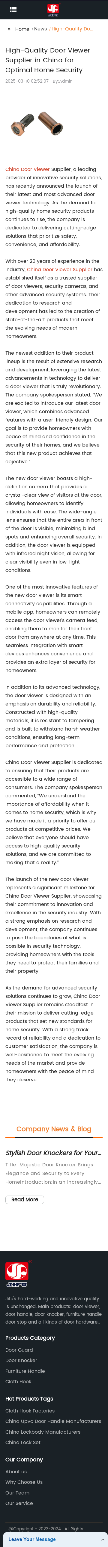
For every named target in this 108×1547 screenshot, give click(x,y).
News (40, 29)
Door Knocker (21, 1360)
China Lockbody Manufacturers (42, 1432)
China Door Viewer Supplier (59, 270)
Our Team (17, 1493)
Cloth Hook (18, 1381)
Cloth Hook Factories (30, 1411)
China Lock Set (22, 1442)
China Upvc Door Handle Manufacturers (53, 1421)
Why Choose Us (24, 1482)
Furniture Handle (25, 1371)
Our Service (19, 1503)
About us (16, 1472)
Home (22, 29)
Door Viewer (35, 169)
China (13, 169)
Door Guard (19, 1350)
